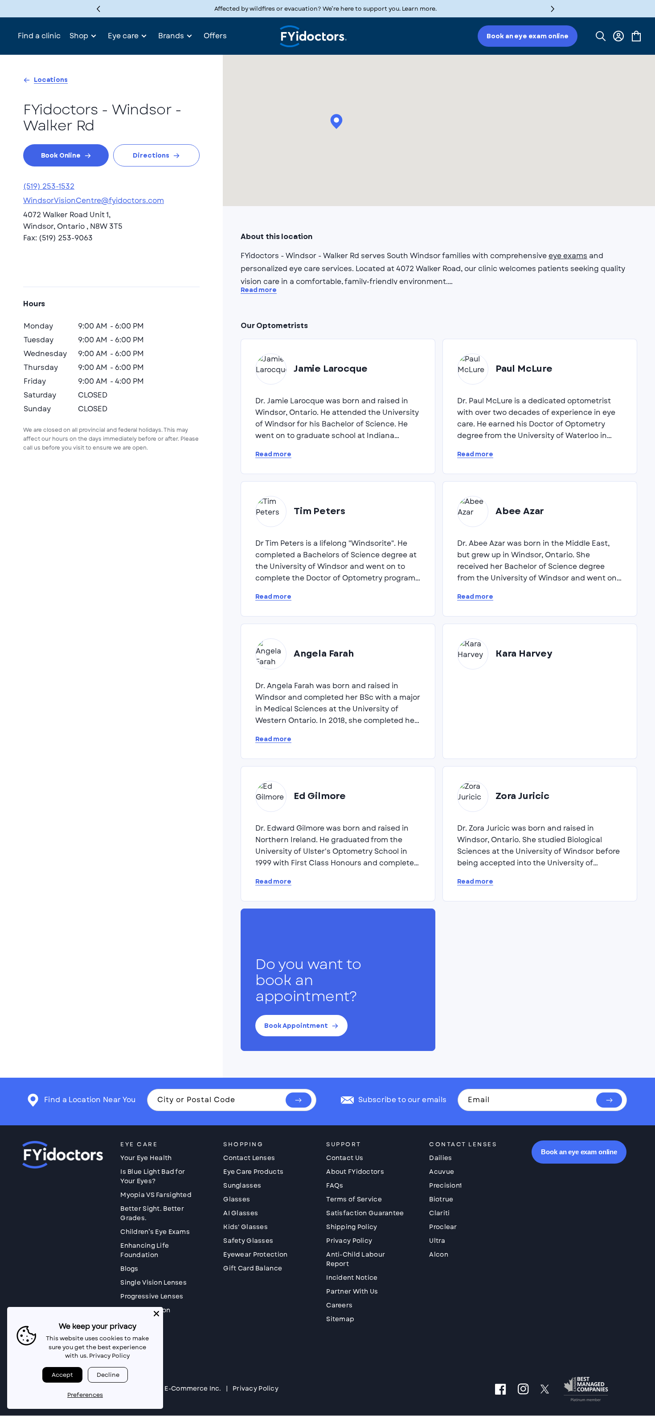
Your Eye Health (146, 1157)
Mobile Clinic (142, 1337)
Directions (151, 155)
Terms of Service (353, 1199)
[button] (553, 8)
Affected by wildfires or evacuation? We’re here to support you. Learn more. (325, 8)
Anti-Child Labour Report (355, 1259)
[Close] (156, 1313)
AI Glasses (240, 1213)
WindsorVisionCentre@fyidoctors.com (93, 200)
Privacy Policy (349, 1240)
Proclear (443, 1226)
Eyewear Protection (255, 1254)
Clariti (439, 1213)
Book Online (61, 155)
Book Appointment (296, 1025)
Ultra (437, 1240)
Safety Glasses (248, 1240)
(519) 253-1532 (48, 186)
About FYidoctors (355, 1171)
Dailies (440, 1157)
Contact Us (344, 1157)
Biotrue (441, 1199)
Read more (259, 290)
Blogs (129, 1268)
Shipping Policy (351, 1226)
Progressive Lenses (151, 1296)
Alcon (438, 1254)
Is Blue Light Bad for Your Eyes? (152, 1176)
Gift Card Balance (252, 1268)
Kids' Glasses (245, 1226)
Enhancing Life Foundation (144, 1250)
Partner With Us (352, 1291)
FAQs (334, 1185)
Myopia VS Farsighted (156, 1194)
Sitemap (340, 1319)
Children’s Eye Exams (155, 1231)
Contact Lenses (249, 1157)
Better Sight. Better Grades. (152, 1213)
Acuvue (441, 1171)
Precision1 (445, 1185)
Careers (339, 1305)
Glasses (236, 1199)
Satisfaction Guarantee (365, 1213)
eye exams (568, 256)
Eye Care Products (253, 1171)
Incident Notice (351, 1277)
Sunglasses (242, 1185)
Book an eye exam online (528, 36)
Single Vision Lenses (153, 1282)
